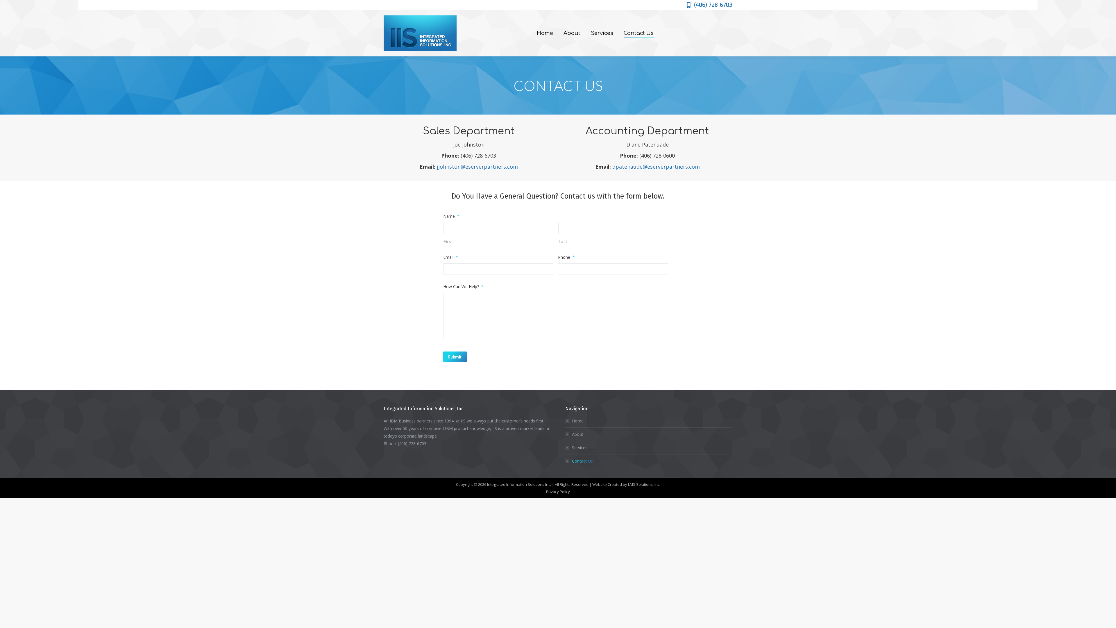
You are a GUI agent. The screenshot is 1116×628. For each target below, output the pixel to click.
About (577, 434)
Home (578, 421)
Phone (566, 257)
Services (579, 447)
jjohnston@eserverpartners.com (477, 166)
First (448, 241)
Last (563, 241)
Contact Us (582, 461)
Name (451, 216)
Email (450, 257)
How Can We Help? (463, 286)
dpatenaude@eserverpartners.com (656, 166)
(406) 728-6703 (713, 4)
